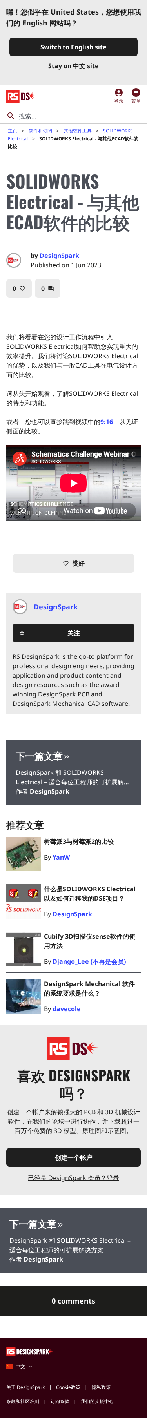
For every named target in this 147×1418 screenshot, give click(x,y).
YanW (61, 857)
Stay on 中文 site (73, 66)
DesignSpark (59, 255)
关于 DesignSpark (25, 1387)
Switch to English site (73, 47)
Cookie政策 (68, 1387)
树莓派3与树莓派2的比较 (79, 841)
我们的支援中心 (97, 1401)
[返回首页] (21, 96)
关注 (49, 633)
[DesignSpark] (30, 1351)
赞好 (74, 563)
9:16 (106, 421)
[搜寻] (11, 116)
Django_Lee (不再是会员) (89, 961)
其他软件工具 (78, 130)
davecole (67, 1009)
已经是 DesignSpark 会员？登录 (73, 1177)
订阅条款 (60, 1401)
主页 (12, 130)
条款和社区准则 (22, 1401)
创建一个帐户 (74, 1157)
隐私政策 (101, 1387)
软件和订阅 (40, 130)
